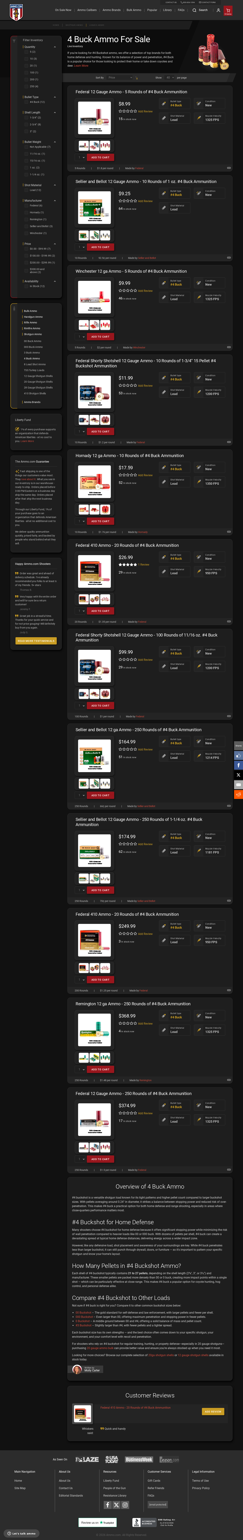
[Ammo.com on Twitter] (116, 1505)
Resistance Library (114, 1495)
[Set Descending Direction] (136, 77)
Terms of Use (200, 1480)
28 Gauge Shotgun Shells (38, 387)
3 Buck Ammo (32, 352)
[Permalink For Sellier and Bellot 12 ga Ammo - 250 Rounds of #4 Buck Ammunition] (229, 805)
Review (143, 564)
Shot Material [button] (33, 185)
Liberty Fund (111, 1480)
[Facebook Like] (238, 755)
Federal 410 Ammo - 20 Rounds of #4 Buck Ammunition (136, 1407)
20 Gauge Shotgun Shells (38, 381)
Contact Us (66, 1488)
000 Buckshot (84, 1317)
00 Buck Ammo (32, 341)
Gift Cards (154, 1480)
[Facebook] (238, 765)
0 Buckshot (83, 1321)
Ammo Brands (112, 10)
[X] (238, 775)
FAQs (151, 1495)
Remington (145, 1080)
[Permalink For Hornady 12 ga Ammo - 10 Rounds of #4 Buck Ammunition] (229, 531)
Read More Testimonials (36, 641)
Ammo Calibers (87, 10)
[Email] (238, 784)
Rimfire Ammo (32, 328)
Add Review (145, 111)
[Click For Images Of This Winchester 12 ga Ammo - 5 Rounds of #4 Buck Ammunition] (94, 297)
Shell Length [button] (32, 112)
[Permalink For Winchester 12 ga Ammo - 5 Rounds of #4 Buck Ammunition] (229, 347)
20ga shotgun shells (161, 1355)
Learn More (81, 65)
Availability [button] (31, 281)
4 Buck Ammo (96, 25)
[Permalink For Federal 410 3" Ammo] (229, 621)
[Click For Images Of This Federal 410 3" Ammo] (94, 571)
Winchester (139, 347)
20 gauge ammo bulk (100, 1348)
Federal (139, 168)
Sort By (100, 77)
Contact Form (209, 2)
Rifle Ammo (30, 322)
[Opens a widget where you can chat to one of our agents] (21, 1533)
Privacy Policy (201, 1488)
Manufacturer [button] (33, 200)
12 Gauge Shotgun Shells (38, 376)
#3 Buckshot (83, 1325)
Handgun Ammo (33, 316)
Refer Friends (156, 1488)
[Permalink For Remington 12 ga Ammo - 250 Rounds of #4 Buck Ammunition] (229, 1080)
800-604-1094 (189, 2)
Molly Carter (92, 1370)
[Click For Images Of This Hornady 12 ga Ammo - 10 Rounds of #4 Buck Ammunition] (94, 482)
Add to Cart (100, 157)
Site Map (20, 1488)
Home (56, 25)
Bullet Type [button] (31, 97)
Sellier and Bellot (147, 258)
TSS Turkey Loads (34, 370)
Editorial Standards (71, 1495)
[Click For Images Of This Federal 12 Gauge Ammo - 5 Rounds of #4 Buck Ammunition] (94, 118)
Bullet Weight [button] (33, 142)
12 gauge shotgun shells (193, 1355)
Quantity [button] (30, 47)
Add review (213, 1411)
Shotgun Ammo (74, 25)
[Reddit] (238, 794)
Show (158, 77)
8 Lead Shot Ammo (35, 364)
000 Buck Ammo (33, 347)
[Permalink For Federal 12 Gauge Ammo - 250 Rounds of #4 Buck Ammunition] (229, 1169)
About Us (64, 1480)
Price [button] (28, 244)
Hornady (143, 532)
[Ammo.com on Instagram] (125, 1505)
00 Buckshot (83, 1312)
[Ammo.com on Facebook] (108, 1505)
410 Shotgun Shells (35, 393)
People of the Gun (114, 1488)
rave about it (28, 479)
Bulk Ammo (134, 10)
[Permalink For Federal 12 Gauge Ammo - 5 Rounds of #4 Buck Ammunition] (229, 168)
